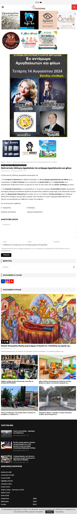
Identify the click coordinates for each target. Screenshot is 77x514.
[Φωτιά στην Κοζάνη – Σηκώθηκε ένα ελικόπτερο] (6, 434)
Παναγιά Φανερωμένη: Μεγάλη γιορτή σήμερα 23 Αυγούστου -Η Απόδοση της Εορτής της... (36, 346)
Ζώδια (3, 493)
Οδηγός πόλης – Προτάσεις (10, 490)
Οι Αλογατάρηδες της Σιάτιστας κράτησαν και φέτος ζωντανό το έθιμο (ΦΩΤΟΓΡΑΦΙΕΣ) (24, 458)
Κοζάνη (3, 472)
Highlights (4, 481)
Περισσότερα (59, 512)
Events (3, 165)
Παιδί (3, 495)
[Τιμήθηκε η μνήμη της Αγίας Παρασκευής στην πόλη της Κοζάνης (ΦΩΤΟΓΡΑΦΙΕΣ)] (19, 367)
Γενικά (3, 478)
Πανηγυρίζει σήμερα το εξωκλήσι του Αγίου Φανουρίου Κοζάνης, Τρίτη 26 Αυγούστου (55, 413)
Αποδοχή (49, 512)
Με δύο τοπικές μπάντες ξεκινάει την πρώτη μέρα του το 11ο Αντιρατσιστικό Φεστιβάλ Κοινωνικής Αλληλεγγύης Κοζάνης (24, 445)
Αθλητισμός (5, 501)
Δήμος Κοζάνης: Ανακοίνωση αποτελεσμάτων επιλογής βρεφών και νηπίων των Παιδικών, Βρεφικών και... (55, 382)
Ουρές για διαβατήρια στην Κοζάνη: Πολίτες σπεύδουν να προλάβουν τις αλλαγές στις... (18, 413)
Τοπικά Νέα (23, 165)
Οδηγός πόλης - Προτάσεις (12, 165)
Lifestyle (4, 484)
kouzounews (7, 171)
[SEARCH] (74, 267)
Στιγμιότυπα (5, 498)
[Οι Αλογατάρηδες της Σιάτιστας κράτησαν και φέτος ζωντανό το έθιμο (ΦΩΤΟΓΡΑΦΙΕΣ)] (6, 459)
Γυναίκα (3, 504)
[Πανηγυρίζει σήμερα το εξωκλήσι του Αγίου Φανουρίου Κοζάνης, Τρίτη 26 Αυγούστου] (57, 398)
